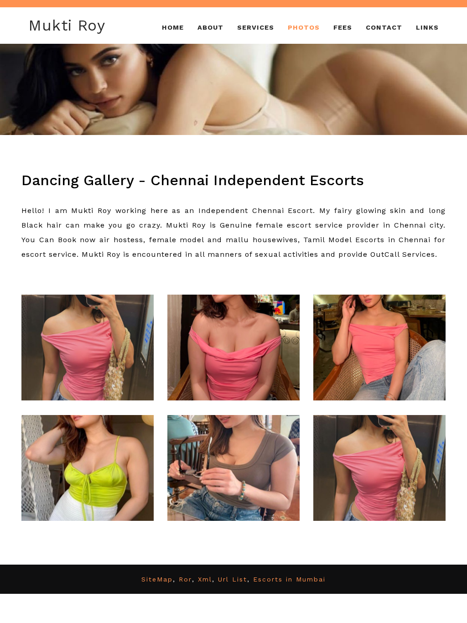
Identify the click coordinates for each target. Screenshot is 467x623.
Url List (232, 579)
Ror (185, 579)
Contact (384, 27)
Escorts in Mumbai (289, 579)
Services (255, 27)
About (210, 27)
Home (173, 27)
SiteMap (157, 579)
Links (427, 27)
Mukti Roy (66, 25)
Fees (342, 27)
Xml (205, 579)
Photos (304, 27)
